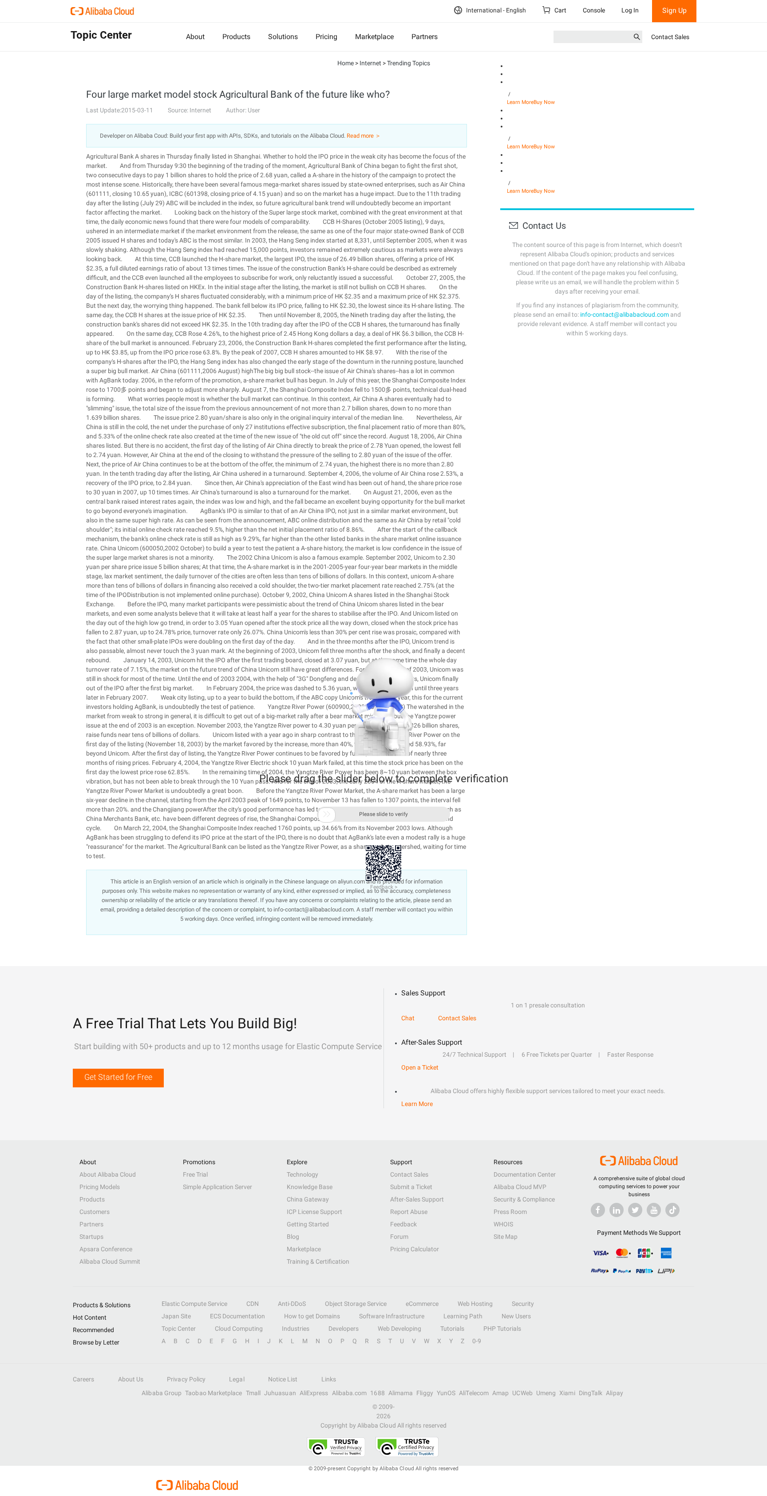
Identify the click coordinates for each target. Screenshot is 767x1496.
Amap (500, 1393)
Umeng (546, 1393)
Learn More (520, 102)
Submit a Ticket (411, 1186)
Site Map (506, 1236)
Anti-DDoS (292, 1303)
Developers (343, 1328)
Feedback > (383, 887)
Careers (84, 1379)
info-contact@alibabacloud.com (624, 314)
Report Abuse (408, 1211)
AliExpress (314, 1393)
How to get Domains (312, 1316)
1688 (377, 1393)
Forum (399, 1236)
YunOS (446, 1393)
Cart (559, 10)
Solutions (283, 36)
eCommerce (422, 1303)
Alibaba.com (349, 1393)
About (195, 36)
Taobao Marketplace (213, 1393)
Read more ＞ (364, 135)
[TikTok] (672, 1210)
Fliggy (424, 1393)
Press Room (510, 1211)
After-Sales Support (417, 1199)
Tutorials (452, 1328)
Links (328, 1379)
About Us (131, 1379)
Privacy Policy (186, 1379)
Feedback (403, 1224)
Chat (408, 1018)
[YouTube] (654, 1210)
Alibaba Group (162, 1393)
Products (236, 36)
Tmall (253, 1393)
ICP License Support (314, 1211)
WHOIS (503, 1224)
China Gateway (308, 1199)
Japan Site (176, 1316)
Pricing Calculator (414, 1249)
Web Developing (399, 1328)
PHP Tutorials (502, 1328)
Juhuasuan (280, 1393)
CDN (252, 1303)
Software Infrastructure (391, 1316)
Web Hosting (475, 1303)
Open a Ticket (420, 1067)
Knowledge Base (309, 1186)
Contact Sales (670, 36)
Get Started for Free (118, 1077)
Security (523, 1303)
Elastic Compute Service (194, 1303)
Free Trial (195, 1174)
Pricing (326, 36)
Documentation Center (525, 1174)
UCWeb (522, 1393)
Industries (295, 1328)
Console (594, 10)
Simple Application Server (217, 1186)
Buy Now (544, 102)
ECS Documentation (237, 1316)
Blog (293, 1236)
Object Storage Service (356, 1303)
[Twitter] (635, 1210)
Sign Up (674, 10)
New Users (516, 1316)
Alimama (400, 1393)
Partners (424, 36)
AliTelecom (474, 1393)
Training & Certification (318, 1261)
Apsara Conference (105, 1249)
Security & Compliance (524, 1199)
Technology (302, 1174)
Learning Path (462, 1316)
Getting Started (308, 1224)
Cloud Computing (239, 1328)
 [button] (327, 814)
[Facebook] (598, 1210)
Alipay (614, 1393)
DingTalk (591, 1393)
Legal (236, 1379)
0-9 (476, 1341)
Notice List (283, 1379)
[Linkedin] (616, 1210)
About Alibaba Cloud (107, 1174)
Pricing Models (99, 1186)
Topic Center (179, 1328)
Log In (630, 10)
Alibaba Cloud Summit (109, 1261)
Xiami (567, 1393)
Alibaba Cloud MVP (520, 1186)
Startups (91, 1236)
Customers (94, 1211)
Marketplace (374, 36)
